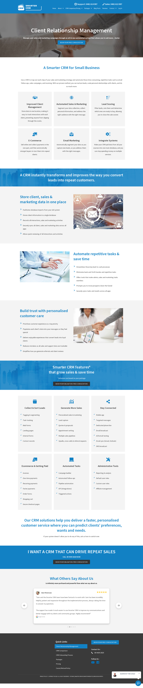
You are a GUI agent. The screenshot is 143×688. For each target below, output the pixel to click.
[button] (85, 4)
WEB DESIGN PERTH (98, 676)
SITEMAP (72, 676)
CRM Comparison (62, 651)
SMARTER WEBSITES (88, 676)
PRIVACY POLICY (44, 676)
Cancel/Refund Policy (63, 668)
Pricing (58, 664)
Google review (41, 607)
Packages (59, 659)
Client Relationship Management (67, 646)
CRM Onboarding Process (64, 655)
